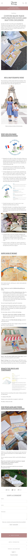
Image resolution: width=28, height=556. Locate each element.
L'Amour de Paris (12, 126)
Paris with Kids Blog (17, 312)
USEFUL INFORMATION (14, 542)
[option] (14, 8)
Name (2, 498)
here (15, 303)
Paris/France (13, 13)
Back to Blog (15, 535)
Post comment (14, 524)
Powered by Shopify (14, 554)
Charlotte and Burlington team (7, 25)
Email (2, 505)
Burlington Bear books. (5, 467)
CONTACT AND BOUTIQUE (14, 548)
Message (3, 511)
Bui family (20, 126)
